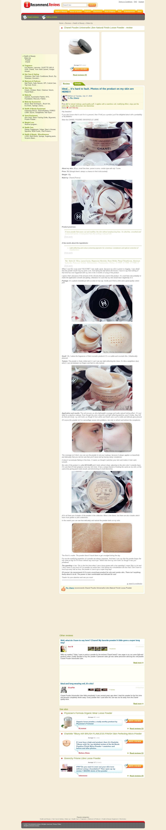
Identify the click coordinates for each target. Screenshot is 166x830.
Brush (51, 76)
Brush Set (46, 104)
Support (141, 2)
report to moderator (135, 584)
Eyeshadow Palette (38, 97)
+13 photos (112, 648)
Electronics (123, 819)
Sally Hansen (38, 83)
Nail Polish (28, 83)
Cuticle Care (51, 83)
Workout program (31, 124)
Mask (39, 90)
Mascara (36, 99)
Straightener (39, 112)
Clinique (33, 90)
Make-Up (89, 23)
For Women (29, 67)
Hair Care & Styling (32, 74)
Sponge (35, 106)
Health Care (29, 127)
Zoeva (41, 106)
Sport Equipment (31, 116)
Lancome (37, 67)
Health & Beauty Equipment (35, 109)
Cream (27, 90)
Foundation (28, 99)
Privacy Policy (57, 824)
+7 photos (112, 689)
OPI (45, 83)
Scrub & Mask (30, 138)
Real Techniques (36, 104)
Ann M (70, 647)
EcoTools (28, 106)
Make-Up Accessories (33, 102)
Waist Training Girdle (40, 117)
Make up (67, 819)
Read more (137, 663)
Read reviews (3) (80, 75)
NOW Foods (36, 131)
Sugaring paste (50, 136)
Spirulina (28, 131)
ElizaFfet (71, 688)
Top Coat (28, 85)
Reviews (68, 23)
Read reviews (33, 17)
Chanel (27, 62)
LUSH (27, 136)
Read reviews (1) (137, 728)
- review (98, 27)
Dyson (32, 112)
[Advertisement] (39, 39)
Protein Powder (30, 119)
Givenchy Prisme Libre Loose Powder (82, 758)
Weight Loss (29, 122)
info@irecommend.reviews (31, 825)
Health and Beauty (45, 819)
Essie (34, 85)
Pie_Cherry (74, 98)
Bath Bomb (34, 136)
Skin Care (28, 88)
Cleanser (45, 90)
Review (66, 84)
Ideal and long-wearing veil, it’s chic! (77, 684)
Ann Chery (28, 117)
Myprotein (52, 117)
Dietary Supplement (32, 129)
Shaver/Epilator (43, 111)
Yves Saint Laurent (41, 69)
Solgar (41, 129)
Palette (42, 99)
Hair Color (35, 76)
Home (61, 23)
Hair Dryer (48, 112)
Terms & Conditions (125, 2)
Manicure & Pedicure (32, 81)
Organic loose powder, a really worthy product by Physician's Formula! (96, 723)
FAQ (135, 2)
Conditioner (44, 76)
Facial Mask (29, 92)
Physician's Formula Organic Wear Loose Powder (88, 713)
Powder (27, 60)
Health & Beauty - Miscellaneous (37, 134)
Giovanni (35, 78)
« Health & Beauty (29, 56)
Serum (51, 90)
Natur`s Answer (50, 129)
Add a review (51, 17)
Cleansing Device (31, 111)
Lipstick (27, 97)
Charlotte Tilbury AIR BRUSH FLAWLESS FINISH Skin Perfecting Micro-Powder (103, 734)
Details (78, 84)
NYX (47, 97)
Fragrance (28, 65)
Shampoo (28, 76)
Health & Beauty (78, 23)
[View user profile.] (64, 100)
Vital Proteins (46, 131)
